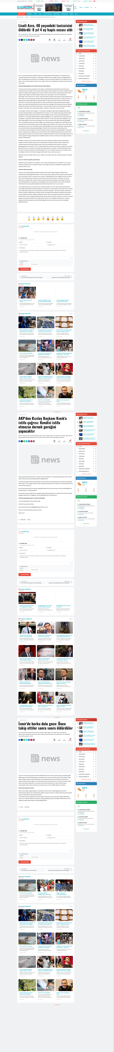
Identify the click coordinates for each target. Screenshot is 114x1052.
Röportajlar (57, 14)
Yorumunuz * (23, 248)
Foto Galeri (75, 7)
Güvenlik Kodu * (24, 261)
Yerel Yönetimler (47, 14)
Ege (40, 14)
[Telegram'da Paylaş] (27, 40)
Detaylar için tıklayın (86, 81)
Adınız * (21, 242)
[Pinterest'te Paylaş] (31, 40)
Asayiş (26, 17)
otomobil (27, 807)
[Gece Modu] (95, 7)
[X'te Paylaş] (22, 40)
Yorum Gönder (25, 269)
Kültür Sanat (65, 14)
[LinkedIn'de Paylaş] (29, 40)
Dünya (35, 14)
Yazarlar (86, 7)
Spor (76, 14)
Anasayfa (22, 14)
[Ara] (91, 7)
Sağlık (71, 14)
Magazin (29, 14)
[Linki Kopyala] (34, 40)
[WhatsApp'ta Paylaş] (24, 40)
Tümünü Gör (86, 130)
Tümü (70, 313)
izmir (22, 807)
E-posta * (49, 242)
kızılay (29, 519)
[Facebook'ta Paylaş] (19, 40)
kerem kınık (23, 519)
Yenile (21, 264)
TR (95, 1)
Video (80, 7)
